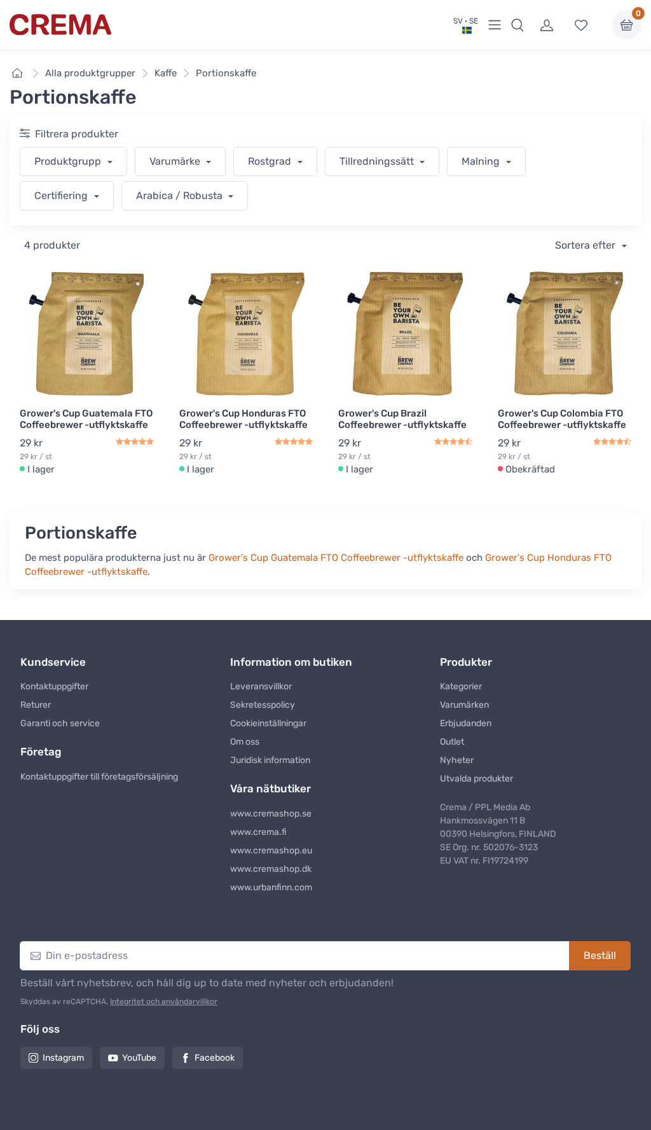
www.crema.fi (258, 832)
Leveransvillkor (261, 686)
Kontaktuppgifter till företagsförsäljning (99, 776)
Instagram (63, 1057)
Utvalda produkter (476, 778)
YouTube (139, 1057)
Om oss (244, 741)
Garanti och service (60, 723)
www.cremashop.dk (271, 869)
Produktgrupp (69, 161)
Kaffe (165, 73)
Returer (35, 704)
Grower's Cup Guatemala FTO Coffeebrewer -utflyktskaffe (86, 419)
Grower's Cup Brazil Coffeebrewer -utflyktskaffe (402, 419)
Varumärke (176, 161)
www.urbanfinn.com (271, 887)
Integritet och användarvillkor (163, 1001)
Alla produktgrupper (90, 73)
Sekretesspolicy (262, 704)
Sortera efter (586, 245)
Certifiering (62, 195)
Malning (482, 161)
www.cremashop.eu (271, 850)
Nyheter (457, 760)
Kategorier (461, 686)
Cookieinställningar (268, 723)
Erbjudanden (465, 723)
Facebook (215, 1057)
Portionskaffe (226, 73)
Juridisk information (270, 760)
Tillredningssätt (377, 161)
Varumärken (464, 704)
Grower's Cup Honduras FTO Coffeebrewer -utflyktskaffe (243, 419)
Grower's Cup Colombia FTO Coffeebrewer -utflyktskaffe (562, 419)
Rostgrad (271, 161)
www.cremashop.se (271, 813)
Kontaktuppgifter (54, 686)
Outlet (452, 741)
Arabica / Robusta (180, 195)
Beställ (600, 955)
